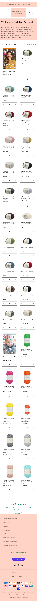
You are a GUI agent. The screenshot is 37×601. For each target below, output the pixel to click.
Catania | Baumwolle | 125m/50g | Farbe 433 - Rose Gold (9, 482)
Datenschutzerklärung (10, 541)
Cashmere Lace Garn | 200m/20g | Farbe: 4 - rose (8, 147)
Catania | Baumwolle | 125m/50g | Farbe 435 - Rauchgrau (9, 451)
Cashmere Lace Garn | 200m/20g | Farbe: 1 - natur (26, 224)
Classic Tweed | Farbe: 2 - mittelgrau (9, 320)
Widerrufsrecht (30, 592)
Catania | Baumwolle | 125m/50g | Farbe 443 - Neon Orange (27, 388)
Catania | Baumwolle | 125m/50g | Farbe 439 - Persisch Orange (27, 420)
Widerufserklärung (9, 537)
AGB (4, 534)
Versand (28, 594)
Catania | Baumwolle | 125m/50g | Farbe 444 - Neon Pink (9, 388)
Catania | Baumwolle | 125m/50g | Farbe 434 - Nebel (27, 451)
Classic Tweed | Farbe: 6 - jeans (9, 272)
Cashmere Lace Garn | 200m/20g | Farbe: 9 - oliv (26, 60)
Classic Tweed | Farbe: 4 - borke (9, 296)
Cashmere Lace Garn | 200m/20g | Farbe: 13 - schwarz (26, 173)
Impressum (6, 530)
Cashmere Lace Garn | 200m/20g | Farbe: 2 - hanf (8, 173)
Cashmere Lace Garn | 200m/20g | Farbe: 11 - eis (27, 197)
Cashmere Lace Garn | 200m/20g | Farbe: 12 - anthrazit (9, 198)
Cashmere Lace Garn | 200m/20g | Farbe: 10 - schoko (9, 224)
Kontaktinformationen (15, 597)
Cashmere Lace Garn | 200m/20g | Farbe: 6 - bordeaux (8, 122)
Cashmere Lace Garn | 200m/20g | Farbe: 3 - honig (26, 147)
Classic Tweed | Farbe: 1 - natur (27, 320)
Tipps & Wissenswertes (10, 545)
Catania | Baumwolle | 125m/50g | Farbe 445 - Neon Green (27, 351)
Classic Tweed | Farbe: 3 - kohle (27, 296)
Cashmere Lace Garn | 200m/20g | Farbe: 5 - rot (27, 121)
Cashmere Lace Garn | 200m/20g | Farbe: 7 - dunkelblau (26, 97)
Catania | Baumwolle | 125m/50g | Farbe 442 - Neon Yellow (9, 420)
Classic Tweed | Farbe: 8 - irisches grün (9, 248)
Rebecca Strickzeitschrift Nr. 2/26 (9, 357)
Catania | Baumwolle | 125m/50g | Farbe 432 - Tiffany (27, 482)
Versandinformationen (10, 518)
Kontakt (5, 526)
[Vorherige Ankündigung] (3, 4)
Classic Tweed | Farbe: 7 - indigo (27, 248)
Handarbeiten (11, 592)
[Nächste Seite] (30, 499)
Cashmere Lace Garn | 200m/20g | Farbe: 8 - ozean (8, 97)
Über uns (6, 522)
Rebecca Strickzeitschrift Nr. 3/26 (9, 72)
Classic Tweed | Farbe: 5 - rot (27, 272)
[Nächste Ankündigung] (34, 4)
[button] (3, 13)
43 (25, 498)
